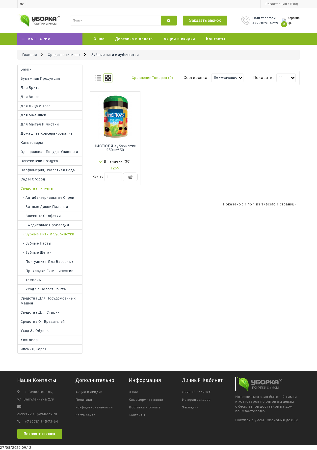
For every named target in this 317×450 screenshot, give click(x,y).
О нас (99, 39)
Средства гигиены (64, 55)
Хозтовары (31, 340)
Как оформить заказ (146, 399)
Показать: (263, 77)
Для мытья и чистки (40, 124)
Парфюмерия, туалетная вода (48, 170)
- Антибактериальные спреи (47, 198)
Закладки (190, 407)
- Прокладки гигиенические (47, 271)
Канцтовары (32, 143)
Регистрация (276, 4)
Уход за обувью (35, 331)
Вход (294, 4)
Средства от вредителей (43, 322)
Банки (26, 69)
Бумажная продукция (40, 78)
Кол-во (98, 176)
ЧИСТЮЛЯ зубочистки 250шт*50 (115, 148)
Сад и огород (33, 179)
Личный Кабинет (196, 392)
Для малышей (33, 115)
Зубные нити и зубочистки (115, 55)
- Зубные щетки (36, 252)
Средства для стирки (40, 312)
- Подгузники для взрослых (47, 262)
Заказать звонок (205, 20)
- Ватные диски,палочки (44, 207)
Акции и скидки (179, 39)
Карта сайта (86, 415)
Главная (29, 55)
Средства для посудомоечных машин (48, 300)
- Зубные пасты (36, 243)
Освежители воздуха (39, 161)
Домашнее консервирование (47, 133)
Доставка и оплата (134, 39)
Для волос (30, 97)
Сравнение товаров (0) (152, 78)
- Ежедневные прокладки (45, 225)
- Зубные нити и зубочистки (47, 234)
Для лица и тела (36, 106)
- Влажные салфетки (41, 216)
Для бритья (31, 88)
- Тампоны (31, 280)
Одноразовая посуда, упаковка (49, 152)
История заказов (196, 399)
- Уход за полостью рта (43, 289)
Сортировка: (196, 77)
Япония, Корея (34, 349)
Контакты (215, 39)
